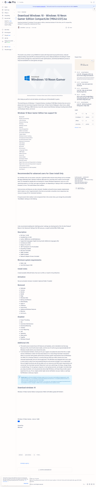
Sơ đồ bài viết (85, 177)
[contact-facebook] (84, 72)
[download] (21, 455)
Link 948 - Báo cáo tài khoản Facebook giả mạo (84, 91)
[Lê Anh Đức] (22, 27)
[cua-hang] (83, 94)
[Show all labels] (78, 127)
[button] (38, 455)
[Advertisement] (45, 41)
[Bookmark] (94, 2)
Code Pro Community (41, 6)
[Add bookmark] (66, 27)
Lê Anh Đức (31, 481)
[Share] (70, 27)
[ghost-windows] (28, 455)
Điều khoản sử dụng (88, 179)
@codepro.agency (25, 463)
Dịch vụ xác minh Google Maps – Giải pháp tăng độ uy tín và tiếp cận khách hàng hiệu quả (85, 98)
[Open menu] (2, 2)
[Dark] (91, 2)
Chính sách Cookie (78, 181)
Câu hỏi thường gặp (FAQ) (80, 178)
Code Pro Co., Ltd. (31, 484)
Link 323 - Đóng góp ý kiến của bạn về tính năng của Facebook (85, 74)
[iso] (34, 455)
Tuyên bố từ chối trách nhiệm (81, 183)
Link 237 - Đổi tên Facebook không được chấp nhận (84, 104)
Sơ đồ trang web (78, 177)
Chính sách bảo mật (79, 179)
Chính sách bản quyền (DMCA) (81, 182)
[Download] (19, 421)
